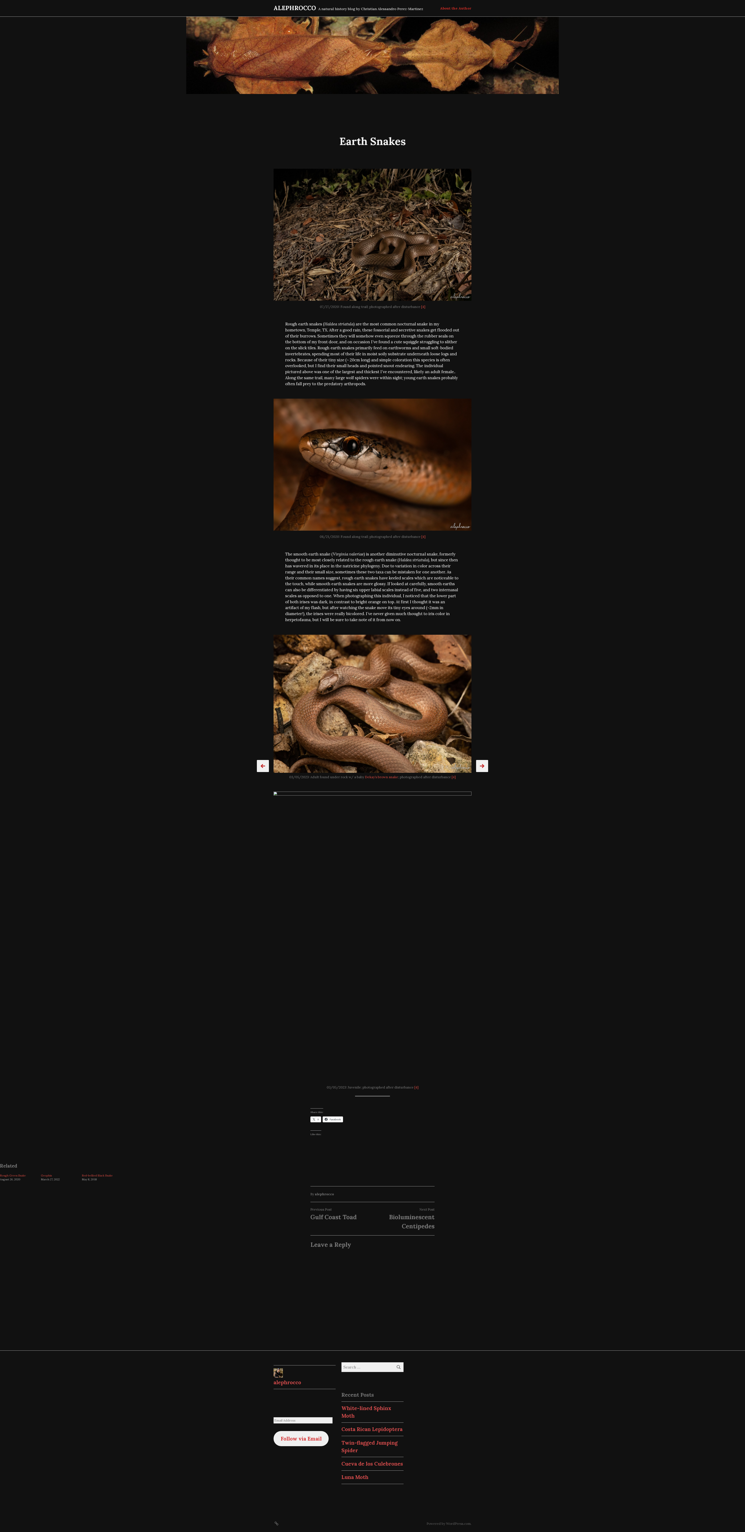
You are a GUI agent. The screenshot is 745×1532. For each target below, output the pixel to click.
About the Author (455, 8)
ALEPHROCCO (295, 8)
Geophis (46, 1175)
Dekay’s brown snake (381, 777)
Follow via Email (301, 1438)
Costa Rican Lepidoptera (372, 1429)
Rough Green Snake (13, 1175)
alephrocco (324, 1194)
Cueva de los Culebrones (372, 1464)
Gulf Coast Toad (333, 1217)
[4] (423, 307)
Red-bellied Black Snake (97, 1175)
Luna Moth (354, 1477)
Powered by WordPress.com (449, 1524)
